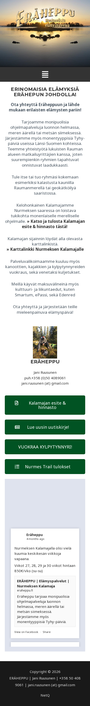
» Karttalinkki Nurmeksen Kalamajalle (45, 249)
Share (47, 632)
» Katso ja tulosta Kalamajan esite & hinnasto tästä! (53, 223)
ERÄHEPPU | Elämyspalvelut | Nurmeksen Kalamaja (43, 583)
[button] (45, 74)
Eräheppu (34, 534)
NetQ (45, 695)
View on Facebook (26, 632)
